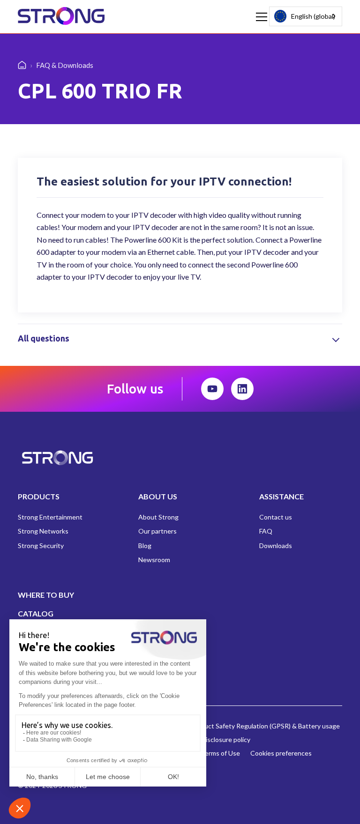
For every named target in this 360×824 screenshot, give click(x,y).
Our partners (157, 531)
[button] (259, 17)
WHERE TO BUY (46, 594)
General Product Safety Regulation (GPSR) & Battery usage (252, 726)
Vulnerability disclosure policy (207, 739)
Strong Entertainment (50, 517)
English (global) (313, 16)
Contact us (275, 517)
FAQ (265, 531)
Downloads (275, 545)
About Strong (158, 517)
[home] (61, 16)
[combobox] (305, 16)
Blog (144, 545)
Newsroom (154, 560)
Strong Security (41, 545)
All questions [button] (43, 338)
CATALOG (35, 613)
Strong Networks (43, 531)
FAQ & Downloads (64, 65)
